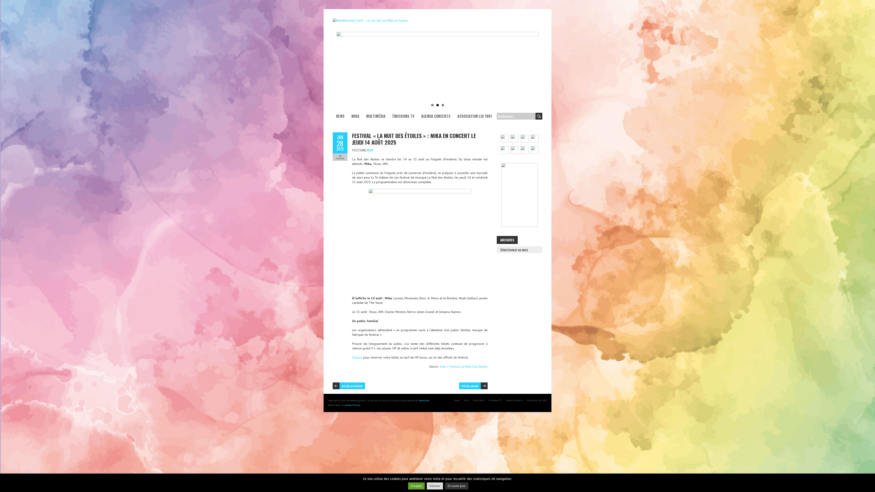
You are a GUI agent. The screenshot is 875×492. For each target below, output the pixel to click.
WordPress (424, 400)
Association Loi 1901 (474, 116)
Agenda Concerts (435, 116)
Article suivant (470, 385)
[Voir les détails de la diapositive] (437, 66)
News (340, 116)
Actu (443, 366)
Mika (355, 116)
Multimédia (376, 116)
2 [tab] (437, 105)
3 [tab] (443, 105)
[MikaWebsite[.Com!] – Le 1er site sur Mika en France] (370, 20)
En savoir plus (457, 486)
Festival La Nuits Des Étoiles (468, 366)
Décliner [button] (435, 486)
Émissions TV (403, 116)
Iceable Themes (352, 405)
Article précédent (352, 385)
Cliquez (357, 357)
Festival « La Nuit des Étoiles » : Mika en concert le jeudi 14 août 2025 (414, 138)
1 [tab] (432, 105)
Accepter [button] (416, 486)
